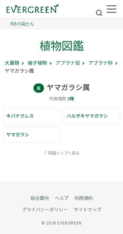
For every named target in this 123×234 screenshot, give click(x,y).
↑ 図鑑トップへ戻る (61, 152)
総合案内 (40, 198)
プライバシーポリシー (45, 209)
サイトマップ (87, 209)
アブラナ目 (67, 62)
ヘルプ (62, 198)
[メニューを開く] (111, 9)
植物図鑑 (61, 45)
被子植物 (37, 62)
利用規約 (83, 198)
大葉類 (12, 62)
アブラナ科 (100, 62)
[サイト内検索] (95, 10)
